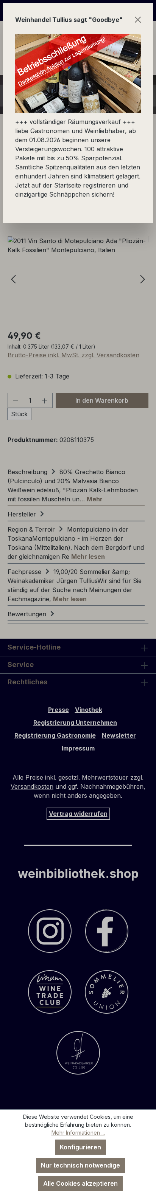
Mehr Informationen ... (78, 1132)
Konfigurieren (80, 1147)
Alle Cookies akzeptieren (80, 1183)
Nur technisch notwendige (80, 1165)
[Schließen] (138, 20)
